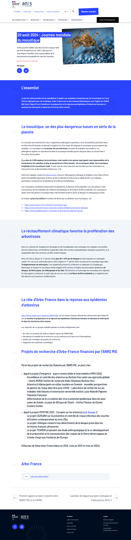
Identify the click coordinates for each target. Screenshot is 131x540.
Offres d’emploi (71, 529)
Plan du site (70, 532)
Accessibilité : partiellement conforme (110, 529)
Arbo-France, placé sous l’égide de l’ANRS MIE (39, 315)
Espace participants (53, 11)
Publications (27, 11)
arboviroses (51, 175)
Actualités (17, 11)
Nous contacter (71, 526)
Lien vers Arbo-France (39, 476)
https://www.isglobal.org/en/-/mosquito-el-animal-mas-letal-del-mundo (54, 211)
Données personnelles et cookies (110, 524)
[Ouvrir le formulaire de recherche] (73, 11)
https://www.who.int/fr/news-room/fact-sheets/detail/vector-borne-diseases (56, 208)
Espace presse (39, 11)
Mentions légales (108, 520)
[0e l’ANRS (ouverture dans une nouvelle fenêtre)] (14, 526)
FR (65, 11)
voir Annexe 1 (90, 412)
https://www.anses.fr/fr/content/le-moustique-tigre (46, 205)
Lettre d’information (73, 520)
